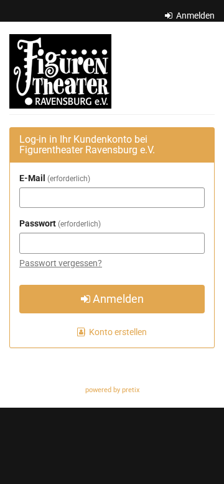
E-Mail (53, 178)
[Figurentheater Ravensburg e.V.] (60, 71)
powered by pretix (112, 390)
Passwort (58, 223)
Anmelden (194, 15)
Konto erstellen (117, 332)
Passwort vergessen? (60, 263)
